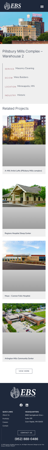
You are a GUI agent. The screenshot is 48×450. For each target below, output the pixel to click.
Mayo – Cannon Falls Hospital (17, 296)
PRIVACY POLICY (10, 446)
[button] (42, 6)
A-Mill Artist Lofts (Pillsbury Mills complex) (23, 170)
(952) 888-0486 (26, 439)
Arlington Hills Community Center (19, 358)
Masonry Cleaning (24, 68)
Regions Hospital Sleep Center (18, 233)
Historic (21, 95)
